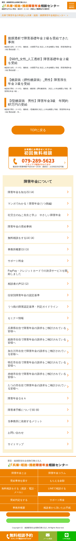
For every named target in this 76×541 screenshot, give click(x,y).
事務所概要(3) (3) (18, 249)
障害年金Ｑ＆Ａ (17, 398)
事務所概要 (19, 507)
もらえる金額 (57, 480)
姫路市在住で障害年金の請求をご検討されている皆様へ (37, 341)
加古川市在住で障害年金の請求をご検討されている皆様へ (37, 352)
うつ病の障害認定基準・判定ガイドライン (33, 306)
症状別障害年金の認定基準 (24, 295)
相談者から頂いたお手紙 (57, 507)
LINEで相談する (57, 488)
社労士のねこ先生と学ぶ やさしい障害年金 (34, 215)
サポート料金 (16, 260)
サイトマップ (16, 444)
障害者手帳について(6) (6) (23, 409)
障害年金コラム (57, 472)
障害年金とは (18, 472)
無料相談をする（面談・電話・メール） (19, 490)
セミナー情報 (16, 318)
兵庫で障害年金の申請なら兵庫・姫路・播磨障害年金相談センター (33, 15)
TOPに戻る (38, 130)
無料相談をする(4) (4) (21, 238)
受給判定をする (19, 499)
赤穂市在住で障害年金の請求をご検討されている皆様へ (37, 375)
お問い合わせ (16, 432)
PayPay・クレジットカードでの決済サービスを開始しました (37, 272)
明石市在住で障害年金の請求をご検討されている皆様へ (37, 364)
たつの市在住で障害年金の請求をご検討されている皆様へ (37, 387)
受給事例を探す (19, 480)
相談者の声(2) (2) (18, 283)
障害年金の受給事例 (20, 226)
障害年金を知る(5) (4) (21, 192)
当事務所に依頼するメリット (25, 421)
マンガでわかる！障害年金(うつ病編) (30, 203)
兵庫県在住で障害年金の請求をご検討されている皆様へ (37, 329)
